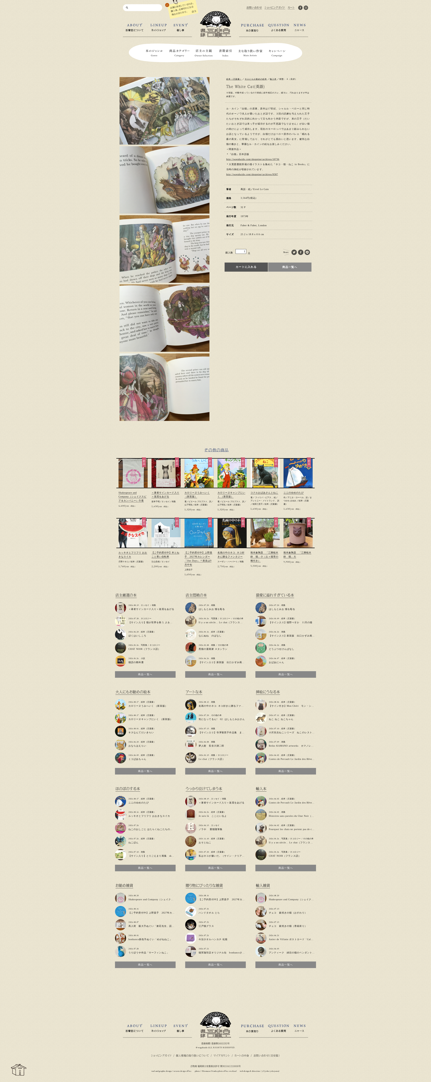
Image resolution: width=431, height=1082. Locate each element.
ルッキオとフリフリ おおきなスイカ (149, 816)
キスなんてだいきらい (141, 732)
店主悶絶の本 (196, 595)
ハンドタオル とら (209, 913)
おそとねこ (205, 842)
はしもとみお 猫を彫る (212, 609)
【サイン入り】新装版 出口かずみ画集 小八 (225, 662)
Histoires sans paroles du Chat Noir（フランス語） (298, 816)
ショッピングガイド (161, 1055)
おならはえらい (137, 746)
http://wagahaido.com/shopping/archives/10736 (252, 159)
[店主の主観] (204, 53)
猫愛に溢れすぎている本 (275, 595)
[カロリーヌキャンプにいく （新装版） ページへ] (120, 722)
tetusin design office (183, 1071)
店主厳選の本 (126, 595)
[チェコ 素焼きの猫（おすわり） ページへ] (261, 915)
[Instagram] (306, 8)
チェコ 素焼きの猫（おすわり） (288, 913)
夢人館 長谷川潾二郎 (211, 746)
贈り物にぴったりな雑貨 (204, 885)
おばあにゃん (276, 662)
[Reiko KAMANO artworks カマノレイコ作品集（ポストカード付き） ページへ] (261, 748)
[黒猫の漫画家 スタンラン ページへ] (190, 651)
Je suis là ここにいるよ (213, 816)
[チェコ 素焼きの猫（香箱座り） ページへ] (261, 929)
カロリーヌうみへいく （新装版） (148, 706)
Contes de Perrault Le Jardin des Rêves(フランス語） (299, 759)
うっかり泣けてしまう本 (204, 788)
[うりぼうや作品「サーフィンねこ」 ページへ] (120, 955)
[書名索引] (225, 53)
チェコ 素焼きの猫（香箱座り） (288, 926)
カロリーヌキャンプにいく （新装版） (150, 719)
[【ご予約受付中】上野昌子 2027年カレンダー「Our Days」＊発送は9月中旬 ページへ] (120, 915)
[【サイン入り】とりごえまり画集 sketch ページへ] (120, 858)
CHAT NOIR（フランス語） (144, 649)
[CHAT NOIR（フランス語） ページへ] (120, 651)
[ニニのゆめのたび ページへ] (120, 805)
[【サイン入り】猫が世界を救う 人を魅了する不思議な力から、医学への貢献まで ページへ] (120, 625)
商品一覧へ (289, 267)
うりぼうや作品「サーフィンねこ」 (150, 952)
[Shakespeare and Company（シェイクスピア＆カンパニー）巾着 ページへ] (120, 902)
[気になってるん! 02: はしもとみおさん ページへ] (190, 722)
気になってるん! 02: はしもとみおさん (222, 719)
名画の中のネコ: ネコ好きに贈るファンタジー (225, 706)
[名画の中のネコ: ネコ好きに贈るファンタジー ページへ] (190, 708)
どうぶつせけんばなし (281, 649)
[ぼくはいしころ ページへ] (120, 638)
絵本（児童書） (234, 79)
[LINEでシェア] (307, 252)
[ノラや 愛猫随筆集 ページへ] (190, 832)
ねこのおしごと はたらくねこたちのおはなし (154, 829)
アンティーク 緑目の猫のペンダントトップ (294, 952)
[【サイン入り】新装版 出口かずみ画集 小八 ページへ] (190, 665)
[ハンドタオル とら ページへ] (190, 915)
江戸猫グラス (206, 926)
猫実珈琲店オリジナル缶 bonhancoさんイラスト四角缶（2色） (235, 952)
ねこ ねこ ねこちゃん (281, 719)
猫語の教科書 (136, 662)
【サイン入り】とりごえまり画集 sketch (152, 856)
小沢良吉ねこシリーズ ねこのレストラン (293, 732)
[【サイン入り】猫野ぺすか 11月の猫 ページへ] (261, 625)
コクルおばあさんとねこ (264, 492)
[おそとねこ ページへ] (190, 845)
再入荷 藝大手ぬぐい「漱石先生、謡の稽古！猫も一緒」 (161, 926)
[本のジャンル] (154, 53)
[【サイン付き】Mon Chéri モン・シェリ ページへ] (261, 708)
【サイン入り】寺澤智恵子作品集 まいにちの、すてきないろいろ (237, 732)
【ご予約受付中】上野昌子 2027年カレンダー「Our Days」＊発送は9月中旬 (172, 913)
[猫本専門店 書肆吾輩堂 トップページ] (215, 36)
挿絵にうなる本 (268, 692)
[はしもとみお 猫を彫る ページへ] (190, 612)
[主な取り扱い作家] (250, 53)
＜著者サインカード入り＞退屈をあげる (151, 609)
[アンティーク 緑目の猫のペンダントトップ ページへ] (261, 955)
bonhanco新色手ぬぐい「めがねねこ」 (150, 939)
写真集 (144, 645)
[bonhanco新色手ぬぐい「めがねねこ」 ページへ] (120, 942)
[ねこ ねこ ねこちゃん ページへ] (261, 722)
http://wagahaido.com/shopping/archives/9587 (252, 174)
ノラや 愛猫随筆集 (210, 829)
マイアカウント (221, 1055)
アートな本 (194, 692)
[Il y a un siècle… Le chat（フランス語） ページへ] (190, 625)
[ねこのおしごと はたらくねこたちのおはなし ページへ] (120, 832)
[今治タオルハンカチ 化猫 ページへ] (190, 942)
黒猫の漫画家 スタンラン (213, 649)
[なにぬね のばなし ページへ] (190, 638)
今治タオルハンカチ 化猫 (213, 939)
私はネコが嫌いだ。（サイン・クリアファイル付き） (229, 856)
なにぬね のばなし (210, 635)
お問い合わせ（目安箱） (267, 1055)
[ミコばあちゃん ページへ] (120, 762)
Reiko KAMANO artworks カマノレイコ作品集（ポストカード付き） (309, 746)
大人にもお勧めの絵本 (256, 79)
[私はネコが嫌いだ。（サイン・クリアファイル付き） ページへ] (190, 858)
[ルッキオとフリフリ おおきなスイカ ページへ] (120, 818)
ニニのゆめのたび (294, 492)
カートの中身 (241, 1055)
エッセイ (166, 501)
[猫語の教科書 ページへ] (120, 665)
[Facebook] (300, 8)
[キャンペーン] (277, 53)
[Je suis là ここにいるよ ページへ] (190, 818)
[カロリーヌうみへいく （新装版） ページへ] (120, 708)
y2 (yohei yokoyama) (270, 1071)
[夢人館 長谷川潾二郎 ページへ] (190, 748)
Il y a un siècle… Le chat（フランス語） (222, 622)
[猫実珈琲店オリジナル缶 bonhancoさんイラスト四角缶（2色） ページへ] (190, 955)
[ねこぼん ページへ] (120, 845)
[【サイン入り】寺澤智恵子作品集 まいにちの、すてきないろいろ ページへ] (190, 735)
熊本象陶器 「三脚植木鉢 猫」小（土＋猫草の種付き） (264, 556)
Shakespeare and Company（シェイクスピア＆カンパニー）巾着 (132, 496)
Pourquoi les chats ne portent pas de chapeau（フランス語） (303, 829)
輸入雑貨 (263, 885)
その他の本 (238, 618)
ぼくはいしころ (137, 635)
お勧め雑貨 (124, 885)
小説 (143, 658)
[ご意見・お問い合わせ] (18, 1074)
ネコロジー (146, 618)
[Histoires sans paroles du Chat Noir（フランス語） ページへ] (261, 818)
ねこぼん (133, 842)
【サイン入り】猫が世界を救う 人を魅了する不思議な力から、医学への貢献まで (174, 622)
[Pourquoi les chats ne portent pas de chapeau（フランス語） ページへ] (261, 832)
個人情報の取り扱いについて (192, 1055)
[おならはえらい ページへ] (120, 748)
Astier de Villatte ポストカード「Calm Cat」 (294, 939)
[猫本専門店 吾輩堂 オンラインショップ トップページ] (215, 1037)
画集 (174, 501)
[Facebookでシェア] (300, 252)
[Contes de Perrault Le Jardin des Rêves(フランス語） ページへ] (261, 762)
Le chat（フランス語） (212, 759)
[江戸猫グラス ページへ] (190, 929)
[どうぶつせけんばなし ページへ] (261, 651)
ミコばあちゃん (137, 759)
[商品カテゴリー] (179, 53)
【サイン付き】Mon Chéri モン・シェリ (293, 706)
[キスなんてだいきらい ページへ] (120, 735)
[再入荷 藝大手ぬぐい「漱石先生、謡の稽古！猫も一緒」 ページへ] (120, 929)
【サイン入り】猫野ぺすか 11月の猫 (290, 622)
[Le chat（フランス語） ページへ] (190, 762)
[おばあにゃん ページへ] (261, 665)
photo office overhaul (227, 1071)
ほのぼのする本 (127, 788)
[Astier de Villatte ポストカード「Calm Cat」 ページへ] (261, 942)
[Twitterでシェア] (294, 252)
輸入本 (273, 79)
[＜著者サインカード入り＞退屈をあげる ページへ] (120, 612)
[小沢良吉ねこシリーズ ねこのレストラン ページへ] (261, 735)
